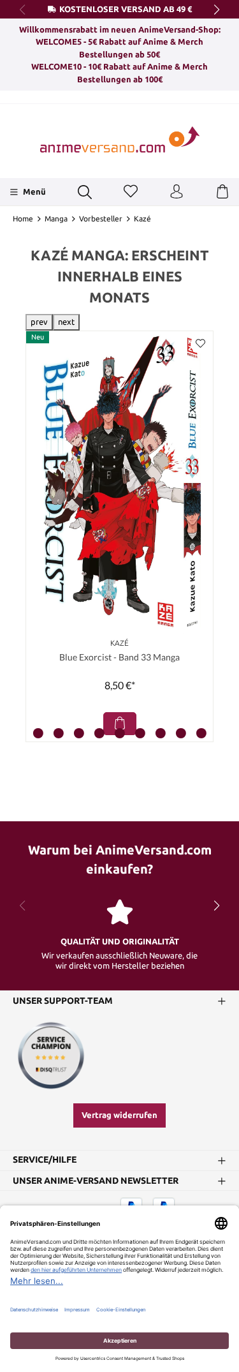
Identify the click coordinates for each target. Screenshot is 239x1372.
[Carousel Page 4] (79, 733)
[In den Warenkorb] (119, 723)
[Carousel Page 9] (181, 733)
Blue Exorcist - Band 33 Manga (119, 657)
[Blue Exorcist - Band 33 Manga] (119, 483)
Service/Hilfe (44, 1160)
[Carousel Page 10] (201, 733)
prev (39, 321)
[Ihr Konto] (177, 192)
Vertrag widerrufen (119, 1114)
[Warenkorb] (222, 192)
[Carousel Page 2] (38, 733)
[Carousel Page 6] (120, 733)
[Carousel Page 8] (161, 733)
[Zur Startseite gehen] (119, 139)
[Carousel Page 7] (140, 733)
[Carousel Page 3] (59, 733)
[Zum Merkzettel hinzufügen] (200, 344)
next (66, 321)
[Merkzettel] (131, 192)
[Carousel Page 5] (99, 733)
